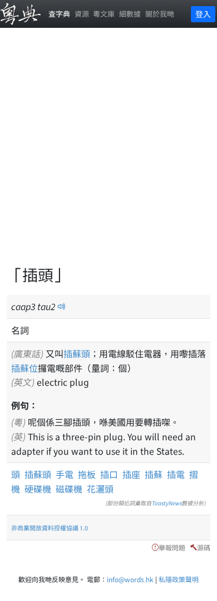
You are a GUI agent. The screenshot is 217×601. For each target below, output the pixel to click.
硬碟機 (37, 488)
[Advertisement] (108, 153)
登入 (203, 13)
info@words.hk (130, 579)
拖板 (87, 474)
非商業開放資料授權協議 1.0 (49, 527)
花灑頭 (100, 488)
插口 (109, 474)
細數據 (130, 13)
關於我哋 (159, 13)
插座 (131, 474)
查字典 (59, 13)
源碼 (203, 547)
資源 (82, 13)
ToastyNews (167, 503)
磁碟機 (69, 488)
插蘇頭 (76, 353)
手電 (64, 474)
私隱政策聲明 (179, 579)
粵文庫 (104, 13)
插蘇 (153, 474)
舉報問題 (172, 547)
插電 (176, 474)
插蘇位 (24, 368)
